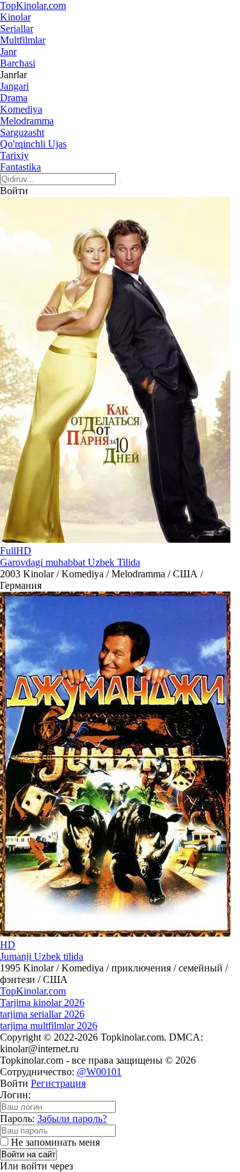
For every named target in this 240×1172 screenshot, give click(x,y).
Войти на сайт (28, 1154)
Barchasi (17, 63)
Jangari (14, 86)
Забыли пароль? (72, 1118)
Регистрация (58, 1083)
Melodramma (27, 120)
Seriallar (16, 28)
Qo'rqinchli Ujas (33, 143)
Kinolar (15, 17)
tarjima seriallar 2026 (42, 1014)
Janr (8, 51)
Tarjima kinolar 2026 (42, 1002)
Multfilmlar (22, 40)
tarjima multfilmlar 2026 (48, 1025)
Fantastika (20, 166)
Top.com (33, 5)
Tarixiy (14, 155)
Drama (14, 97)
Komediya (21, 109)
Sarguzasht (22, 132)
